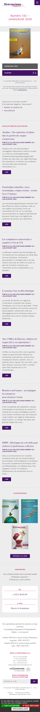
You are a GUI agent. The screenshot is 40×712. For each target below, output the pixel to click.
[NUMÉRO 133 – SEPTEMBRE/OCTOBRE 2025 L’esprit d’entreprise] (29, 511)
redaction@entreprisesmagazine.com (20, 665)
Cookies (10, 692)
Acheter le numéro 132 (13, 107)
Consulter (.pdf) (11, 66)
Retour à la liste (20, 556)
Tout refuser (31, 706)
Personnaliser (20, 709)
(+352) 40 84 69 (20, 592)
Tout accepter (11, 706)
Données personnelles (22, 692)
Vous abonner (9, 110)
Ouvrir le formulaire (20, 606)
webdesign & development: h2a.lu (20, 694)
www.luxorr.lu (23, 632)
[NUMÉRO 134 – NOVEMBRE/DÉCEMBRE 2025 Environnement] (10, 511)
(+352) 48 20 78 (22, 663)
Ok (34, 681)
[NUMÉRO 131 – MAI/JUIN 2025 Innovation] (20, 537)
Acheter (20, 73)
